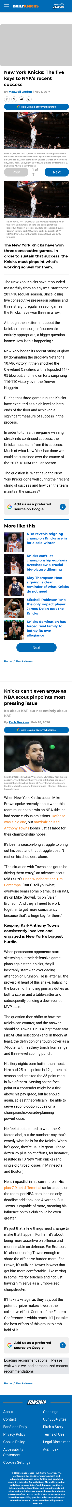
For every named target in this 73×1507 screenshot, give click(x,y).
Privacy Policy (14, 1434)
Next (57, 172)
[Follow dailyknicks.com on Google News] (63, 507)
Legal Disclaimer (56, 1442)
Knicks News (24, 661)
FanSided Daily (15, 1427)
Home (8, 661)
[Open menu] (6, 6)
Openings (50, 1412)
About (8, 1412)
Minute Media (26, 1473)
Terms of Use (53, 1434)
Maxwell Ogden (20, 92)
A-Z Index (50, 1449)
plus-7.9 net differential (22, 1188)
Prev (16, 172)
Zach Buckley (19, 722)
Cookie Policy (14, 1442)
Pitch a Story (53, 1427)
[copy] (29, 99)
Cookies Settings (16, 1462)
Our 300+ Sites (55, 1419)
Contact (9, 1419)
